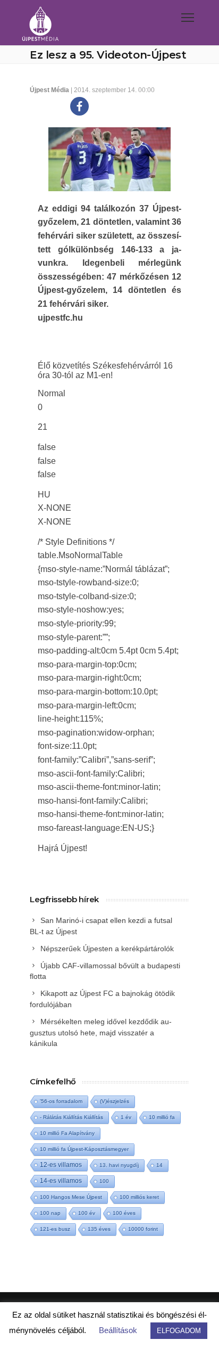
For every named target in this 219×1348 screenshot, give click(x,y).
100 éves (124, 1213)
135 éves (99, 1229)
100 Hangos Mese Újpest (71, 1197)
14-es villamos (61, 1180)
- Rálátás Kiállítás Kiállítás (71, 1117)
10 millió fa (162, 1117)
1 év (126, 1117)
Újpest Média (49, 90)
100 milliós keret (139, 1197)
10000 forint (143, 1229)
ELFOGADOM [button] (179, 1331)
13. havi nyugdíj (119, 1165)
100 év (86, 1213)
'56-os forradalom (61, 1101)
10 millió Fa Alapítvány (67, 1133)
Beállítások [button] (118, 1330)
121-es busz (55, 1229)
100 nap (50, 1213)
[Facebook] (79, 106)
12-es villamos (61, 1164)
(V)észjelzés (114, 1101)
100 (104, 1181)
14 (159, 1165)
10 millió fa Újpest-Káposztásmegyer (84, 1149)
